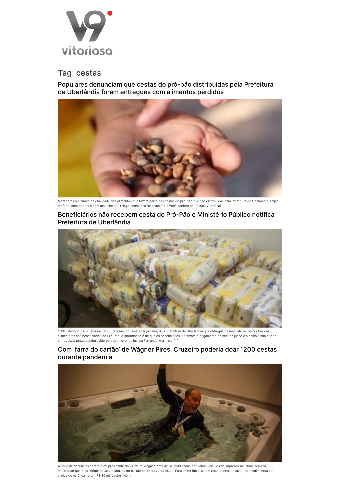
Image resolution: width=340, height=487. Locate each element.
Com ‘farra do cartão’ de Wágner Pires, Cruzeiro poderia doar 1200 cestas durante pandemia (167, 353)
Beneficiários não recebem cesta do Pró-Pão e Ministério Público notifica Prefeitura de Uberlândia (166, 218)
